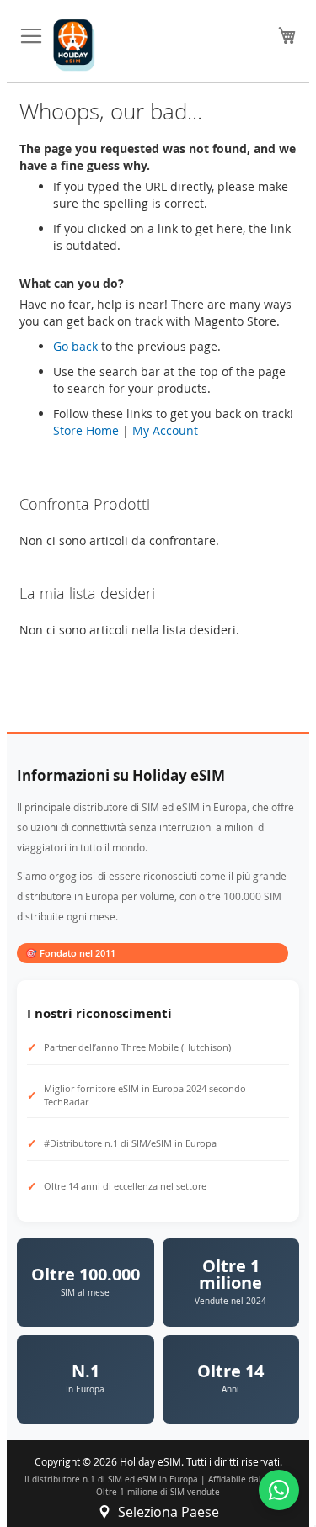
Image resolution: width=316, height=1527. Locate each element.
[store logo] (74, 45)
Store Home (86, 430)
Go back (75, 346)
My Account (165, 430)
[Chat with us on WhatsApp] (279, 1490)
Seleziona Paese (168, 1512)
